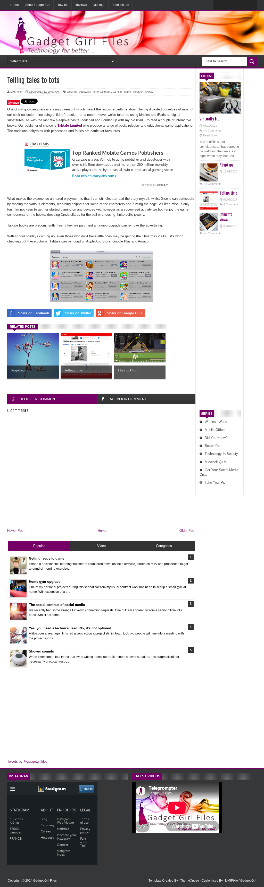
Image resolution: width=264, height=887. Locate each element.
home (127, 91)
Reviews (81, 5)
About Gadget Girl (37, 5)
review (149, 91)
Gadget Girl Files (45, 880)
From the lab (120, 5)
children (72, 91)
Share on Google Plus (124, 313)
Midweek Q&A (215, 462)
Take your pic (215, 482)
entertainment (101, 91)
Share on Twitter (78, 313)
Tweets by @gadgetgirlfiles (27, 761)
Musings (99, 5)
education (85, 91)
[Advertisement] (220, 325)
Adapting (226, 165)
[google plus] (251, 5)
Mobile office (215, 430)
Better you (212, 446)
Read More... (211, 135)
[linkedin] (240, 5)
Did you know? (216, 438)
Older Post (187, 531)
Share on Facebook (33, 313)
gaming (117, 91)
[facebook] (218, 5)
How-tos (62, 5)
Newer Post (15, 531)
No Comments (212, 130)
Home (14, 5)
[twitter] (229, 5)
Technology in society (221, 454)
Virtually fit (209, 118)
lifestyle (138, 91)
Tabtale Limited (69, 125)
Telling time (228, 193)
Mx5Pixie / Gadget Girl (240, 880)
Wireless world (216, 422)
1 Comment (231, 204)
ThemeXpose (190, 880)
